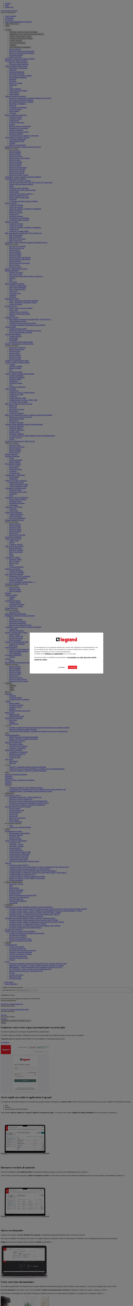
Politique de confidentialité (54, 654)
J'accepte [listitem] (72, 667)
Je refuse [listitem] (61, 667)
